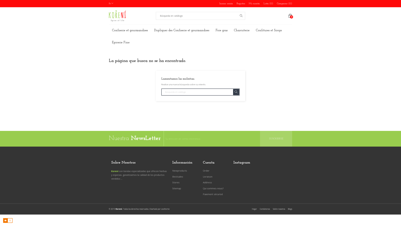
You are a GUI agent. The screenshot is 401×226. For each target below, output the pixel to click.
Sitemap (176, 188)
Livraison (207, 176)
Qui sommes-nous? (213, 188)
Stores (176, 182)
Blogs (290, 209)
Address (207, 182)
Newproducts (179, 170)
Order (206, 170)
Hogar (254, 209)
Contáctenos (265, 209)
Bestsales (177, 176)
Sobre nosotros (279, 209)
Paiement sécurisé (213, 194)
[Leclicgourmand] (117, 16)
